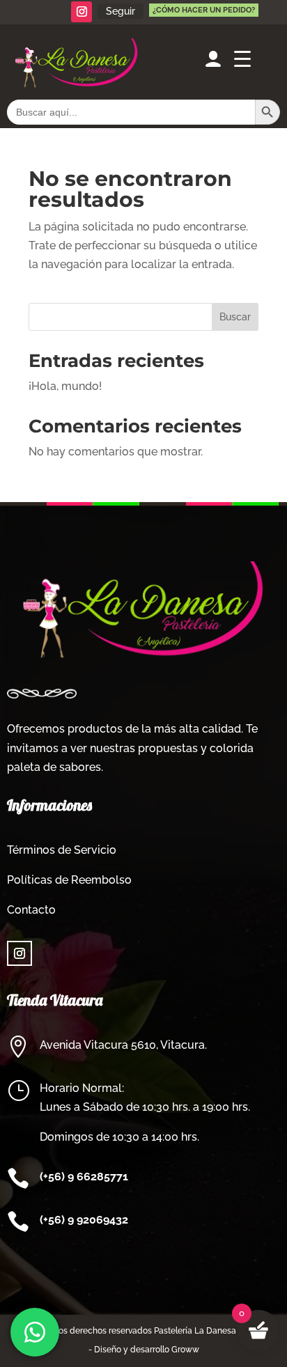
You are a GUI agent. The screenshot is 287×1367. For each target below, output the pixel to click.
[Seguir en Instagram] (81, 11)
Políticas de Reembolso (69, 879)
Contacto (31, 909)
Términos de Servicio (61, 850)
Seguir (120, 11)
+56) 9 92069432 (85, 1219)
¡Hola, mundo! (65, 386)
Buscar (235, 316)
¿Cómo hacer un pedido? (204, 10)
